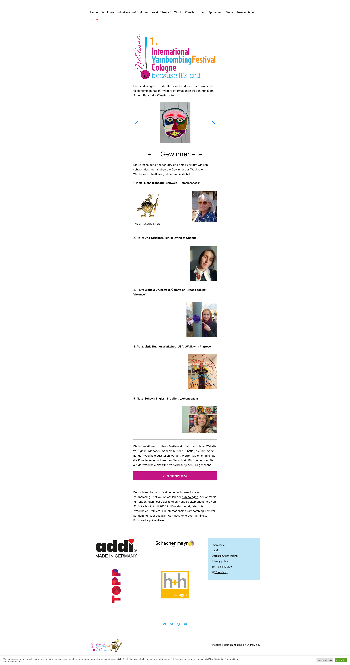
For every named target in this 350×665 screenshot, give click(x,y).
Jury (202, 12)
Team (229, 12)
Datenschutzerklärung (225, 555)
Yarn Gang (221, 572)
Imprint (216, 550)
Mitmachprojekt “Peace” (155, 12)
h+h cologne (190, 497)
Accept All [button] (340, 660)
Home (94, 12)
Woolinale (107, 12)
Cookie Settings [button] (325, 660)
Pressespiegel (245, 12)
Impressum (218, 545)
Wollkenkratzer (224, 566)
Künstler (190, 12)
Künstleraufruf (127, 12)
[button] (136, 124)
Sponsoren (215, 12)
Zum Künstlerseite (175, 476)
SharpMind (253, 644)
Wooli (177, 12)
